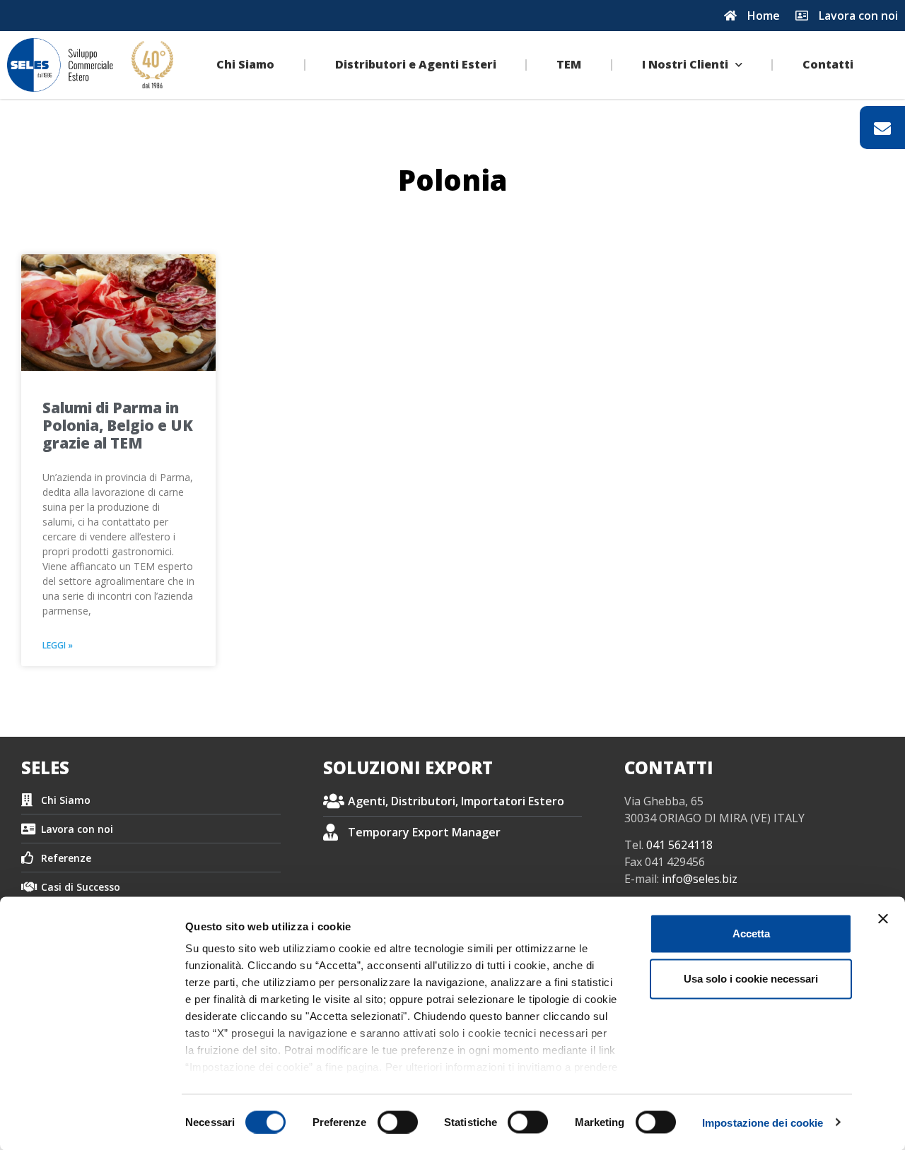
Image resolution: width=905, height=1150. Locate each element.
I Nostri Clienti (685, 64)
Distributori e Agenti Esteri (415, 64)
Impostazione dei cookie (762, 1122)
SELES (45, 767)
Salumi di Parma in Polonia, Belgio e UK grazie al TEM (117, 425)
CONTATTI (668, 767)
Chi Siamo (245, 64)
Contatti (827, 64)
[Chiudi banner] (883, 919)
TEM (568, 64)
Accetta (751, 933)
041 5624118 (679, 845)
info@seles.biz (699, 879)
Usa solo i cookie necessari (751, 979)
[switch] (398, 1121)
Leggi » (57, 645)
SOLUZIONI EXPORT (408, 767)
